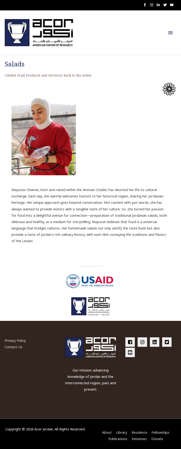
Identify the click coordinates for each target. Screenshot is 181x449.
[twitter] (166, 5)
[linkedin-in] (159, 5)
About (107, 432)
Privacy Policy (15, 340)
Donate (157, 438)
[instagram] (153, 5)
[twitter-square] (167, 342)
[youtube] (172, 5)
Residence (139, 432)
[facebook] (131, 342)
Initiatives (139, 438)
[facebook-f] (146, 5)
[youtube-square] (130, 352)
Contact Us (13, 346)
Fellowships (160, 432)
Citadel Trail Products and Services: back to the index (48, 75)
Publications (117, 438)
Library (121, 432)
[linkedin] (155, 342)
